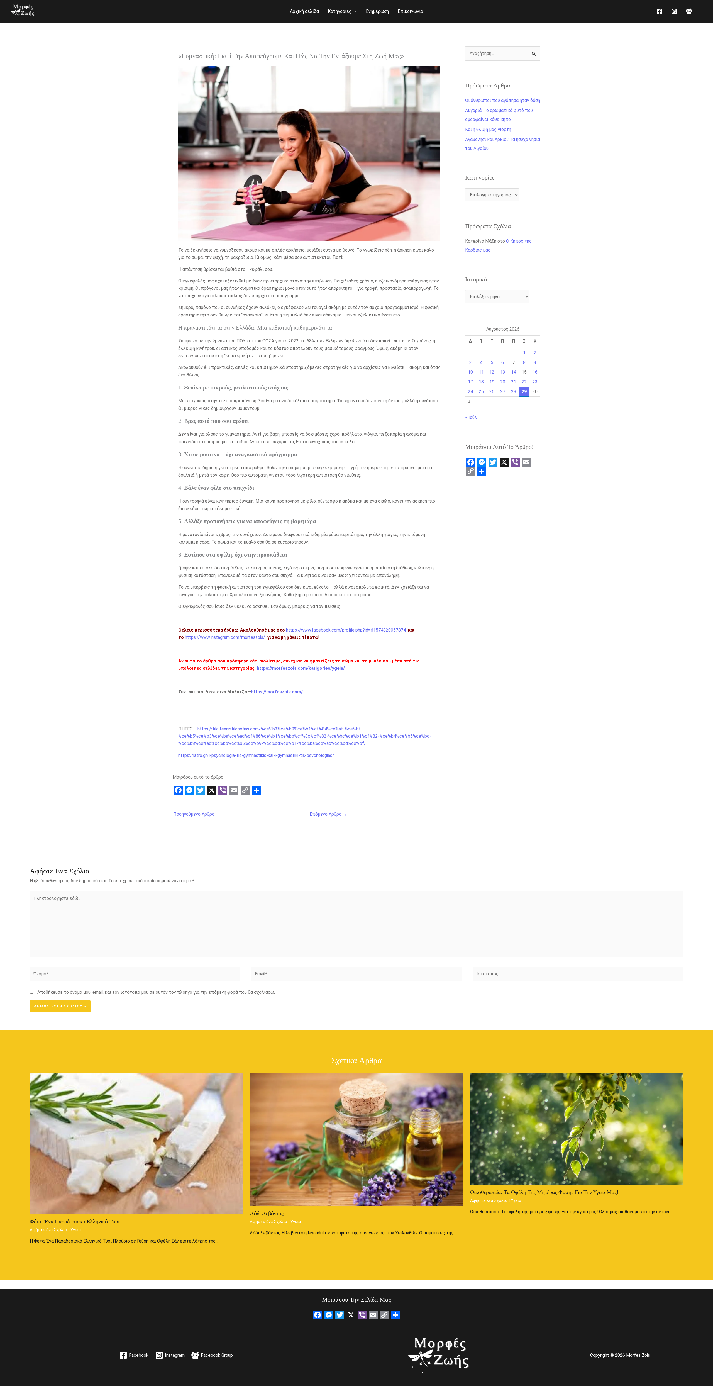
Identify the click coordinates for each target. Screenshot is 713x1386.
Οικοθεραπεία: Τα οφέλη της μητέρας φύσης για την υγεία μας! (544, 1192)
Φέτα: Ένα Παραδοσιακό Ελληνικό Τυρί (74, 1221)
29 (524, 391)
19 (491, 381)
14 (513, 372)
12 (491, 372)
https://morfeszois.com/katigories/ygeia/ (301, 668)
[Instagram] (674, 11)
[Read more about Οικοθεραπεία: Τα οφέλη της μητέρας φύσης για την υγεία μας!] (576, 1128)
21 (513, 381)
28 (513, 391)
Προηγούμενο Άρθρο (191, 814)
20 (502, 381)
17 (470, 381)
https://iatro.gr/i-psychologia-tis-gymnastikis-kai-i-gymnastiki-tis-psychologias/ (256, 755)
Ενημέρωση (377, 11)
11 (481, 372)
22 (524, 381)
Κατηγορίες (339, 11)
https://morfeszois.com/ (277, 692)
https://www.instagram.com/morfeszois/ (225, 637)
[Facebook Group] (689, 11)
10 (470, 372)
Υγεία (75, 1229)
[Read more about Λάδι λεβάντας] (356, 1139)
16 (535, 372)
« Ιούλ (471, 417)
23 (535, 381)
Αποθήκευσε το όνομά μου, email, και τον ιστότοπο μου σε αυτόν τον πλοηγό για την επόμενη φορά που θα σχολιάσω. (156, 992)
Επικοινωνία (410, 11)
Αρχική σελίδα (304, 11)
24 (470, 391)
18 (481, 381)
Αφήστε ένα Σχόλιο (48, 1229)
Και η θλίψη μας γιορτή (488, 129)
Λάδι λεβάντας (267, 1213)
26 (491, 391)
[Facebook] (659, 11)
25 (481, 391)
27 (502, 391)
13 (502, 372)
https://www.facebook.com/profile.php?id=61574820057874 (346, 630)
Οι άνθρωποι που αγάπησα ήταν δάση (502, 100)
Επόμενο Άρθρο (328, 814)
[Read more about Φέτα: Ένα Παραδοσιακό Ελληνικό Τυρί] (136, 1143)
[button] (354, 11)
